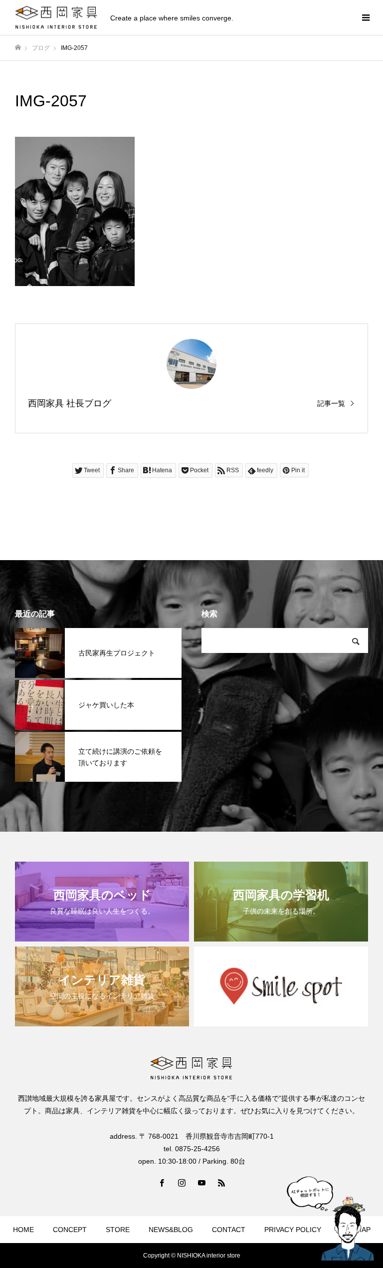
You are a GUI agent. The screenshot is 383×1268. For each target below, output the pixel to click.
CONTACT (228, 1230)
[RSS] (221, 1183)
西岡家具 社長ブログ (69, 403)
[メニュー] (365, 17)
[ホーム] (18, 47)
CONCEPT (70, 1230)
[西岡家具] (56, 17)
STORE (118, 1230)
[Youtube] (201, 1183)
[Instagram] (182, 1183)
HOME (23, 1230)
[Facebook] (162, 1183)
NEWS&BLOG (171, 1230)
